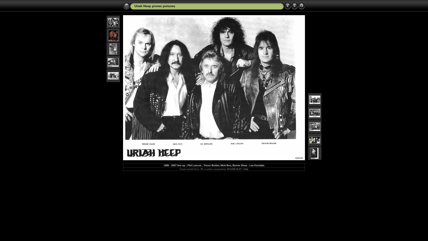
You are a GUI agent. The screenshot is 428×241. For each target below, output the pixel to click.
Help (246, 169)
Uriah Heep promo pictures (154, 6)
